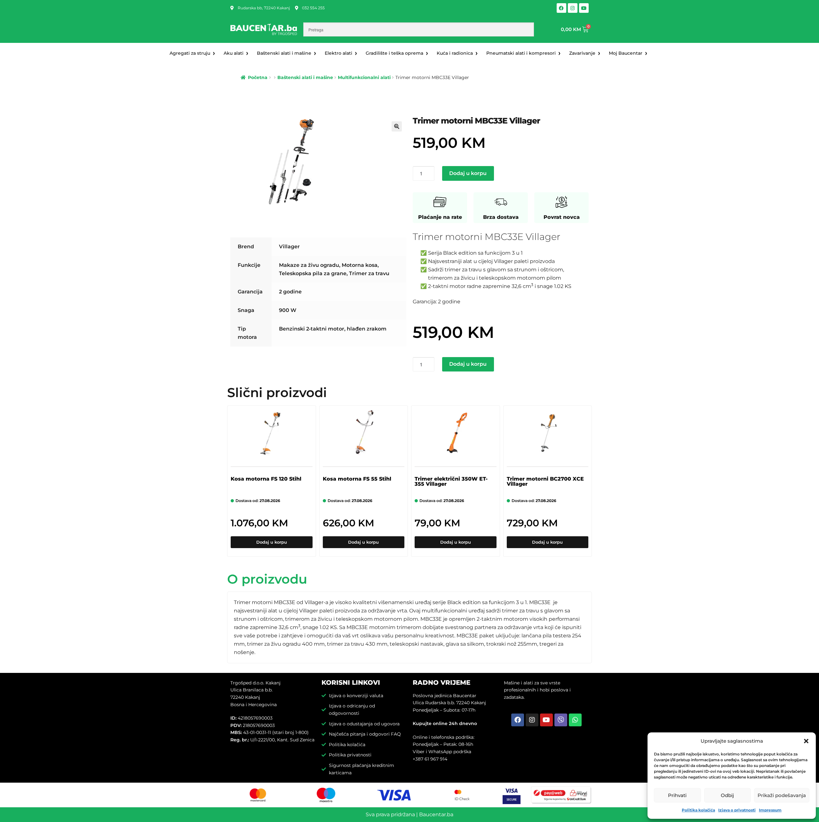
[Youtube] (584, 8)
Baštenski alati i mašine (284, 53)
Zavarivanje (582, 53)
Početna (257, 77)
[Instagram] (572, 8)
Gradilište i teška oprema (394, 53)
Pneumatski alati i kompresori (521, 53)
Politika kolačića (698, 810)
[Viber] (560, 720)
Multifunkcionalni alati (364, 77)
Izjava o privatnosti (737, 810)
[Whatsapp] (575, 720)
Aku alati (233, 53)
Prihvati (677, 795)
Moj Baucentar (625, 53)
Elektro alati (338, 53)
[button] (806, 741)
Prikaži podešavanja (782, 795)
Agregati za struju (190, 53)
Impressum (770, 810)
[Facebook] (561, 8)
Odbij (727, 795)
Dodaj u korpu (468, 173)
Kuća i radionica (455, 53)
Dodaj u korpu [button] (271, 542)
